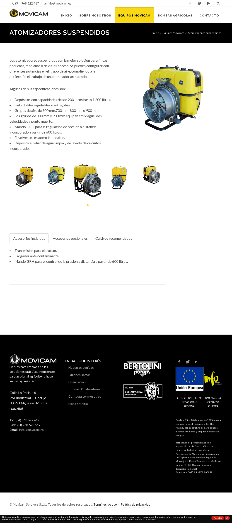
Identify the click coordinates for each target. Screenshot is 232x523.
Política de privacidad (135, 504)
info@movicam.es (59, 3)
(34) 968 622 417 (27, 3)
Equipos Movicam (134, 15)
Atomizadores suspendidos (204, 33)
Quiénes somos (79, 375)
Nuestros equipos (81, 367)
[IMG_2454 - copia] (56, 175)
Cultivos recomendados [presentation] (113, 238)
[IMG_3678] (151, 174)
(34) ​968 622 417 (27, 420)
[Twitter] (199, 3)
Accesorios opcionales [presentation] (70, 238)
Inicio (66, 15)
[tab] (29, 238)
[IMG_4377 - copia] (24, 176)
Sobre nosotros (95, 15)
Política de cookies (146, 519)
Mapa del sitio (78, 404)
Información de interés (84, 389)
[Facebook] (190, 3)
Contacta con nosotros (84, 396)
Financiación (77, 382)
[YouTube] (208, 3)
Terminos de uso (105, 504)
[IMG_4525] (119, 177)
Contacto (209, 15)
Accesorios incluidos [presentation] (29, 238)
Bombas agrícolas (175, 15)
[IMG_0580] (87, 180)
